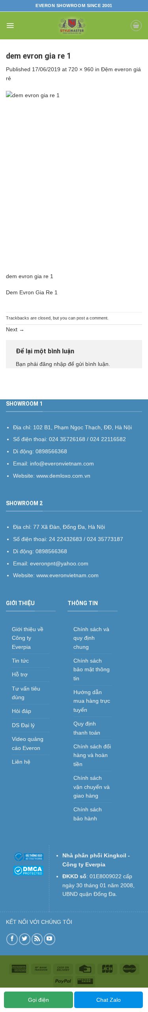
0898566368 (51, 551)
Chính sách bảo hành (87, 813)
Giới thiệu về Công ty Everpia (27, 638)
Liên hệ (21, 762)
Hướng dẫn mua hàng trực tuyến (91, 701)
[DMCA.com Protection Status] (28, 870)
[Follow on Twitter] (24, 939)
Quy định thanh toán (86, 727)
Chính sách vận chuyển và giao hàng (91, 787)
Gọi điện (38, 1000)
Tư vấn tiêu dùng (26, 692)
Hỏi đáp (21, 711)
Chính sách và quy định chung (91, 638)
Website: (24, 575)
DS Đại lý (23, 725)
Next (15, 329)
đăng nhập (52, 364)
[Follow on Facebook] (12, 939)
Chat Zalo (108, 1000)
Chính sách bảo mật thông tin (91, 669)
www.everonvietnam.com (67, 575)
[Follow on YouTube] (49, 939)
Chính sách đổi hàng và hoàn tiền (92, 755)
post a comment (92, 318)
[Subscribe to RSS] (37, 939)
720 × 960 (81, 69)
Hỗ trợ (20, 674)
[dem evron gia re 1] (74, 181)
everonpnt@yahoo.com (59, 563)
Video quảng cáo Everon (27, 743)
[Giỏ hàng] (136, 25)
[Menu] (10, 26)
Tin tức (20, 660)
